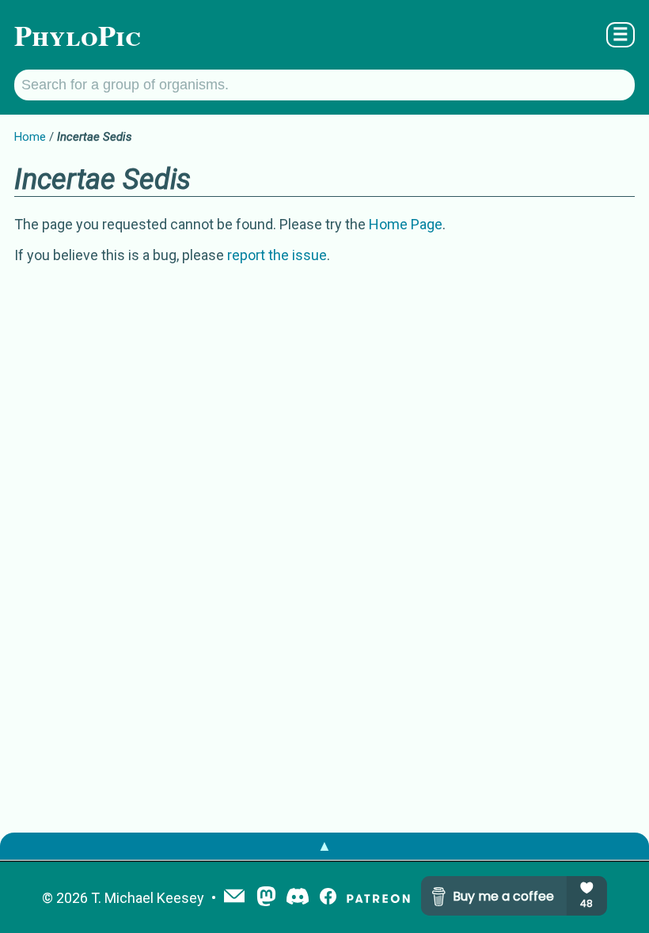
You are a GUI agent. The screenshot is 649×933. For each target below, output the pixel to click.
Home (30, 137)
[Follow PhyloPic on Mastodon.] (266, 897)
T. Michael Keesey (147, 898)
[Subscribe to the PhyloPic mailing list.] (234, 897)
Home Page (405, 224)
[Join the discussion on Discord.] (298, 898)
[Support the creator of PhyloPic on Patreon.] (378, 898)
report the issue (277, 255)
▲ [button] (324, 845)
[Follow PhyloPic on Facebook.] (328, 898)
